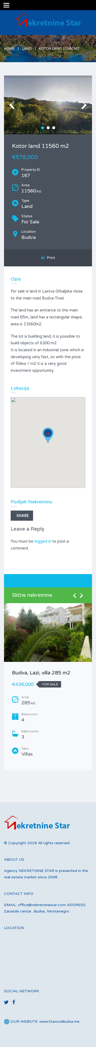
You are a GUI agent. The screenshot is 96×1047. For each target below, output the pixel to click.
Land (27, 48)
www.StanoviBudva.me (59, 1021)
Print (50, 257)
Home (9, 48)
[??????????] (48, 105)
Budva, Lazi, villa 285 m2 (41, 673)
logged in (42, 541)
